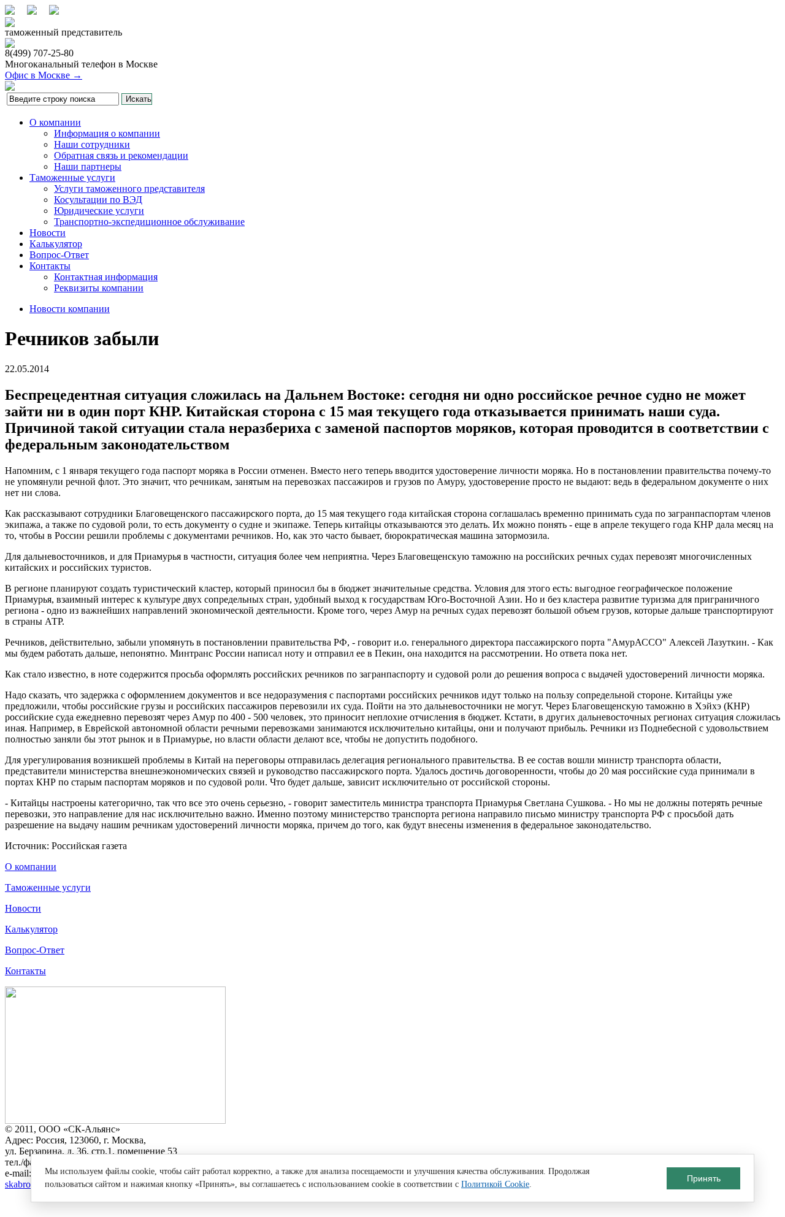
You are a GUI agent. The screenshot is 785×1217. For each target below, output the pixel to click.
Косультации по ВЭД (98, 199)
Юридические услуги (99, 210)
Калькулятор (55, 243)
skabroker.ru (29, 1184)
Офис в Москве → (43, 75)
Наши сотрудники (92, 144)
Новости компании (69, 308)
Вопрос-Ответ (59, 255)
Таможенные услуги (72, 177)
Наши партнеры (87, 166)
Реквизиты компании (99, 288)
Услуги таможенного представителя (129, 188)
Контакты (50, 266)
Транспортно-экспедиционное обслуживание (149, 221)
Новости (47, 232)
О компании (55, 122)
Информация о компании (107, 133)
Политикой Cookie (495, 1184)
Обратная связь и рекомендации (121, 155)
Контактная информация (106, 277)
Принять (704, 1178)
